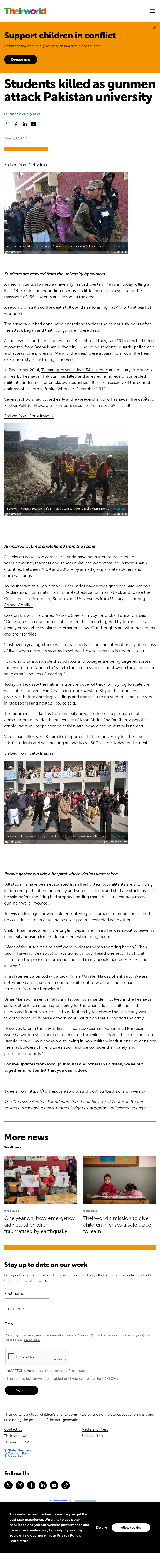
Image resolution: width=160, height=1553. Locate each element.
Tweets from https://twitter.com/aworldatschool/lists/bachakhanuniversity (74, 1091)
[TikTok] (65, 1485)
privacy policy (32, 1339)
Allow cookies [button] (131, 1527)
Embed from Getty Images (29, 164)
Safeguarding (92, 1435)
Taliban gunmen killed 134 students (74, 369)
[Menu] (152, 11)
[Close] (154, 27)
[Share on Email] (33, 124)
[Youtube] (54, 1485)
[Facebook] (31, 1485)
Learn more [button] (18, 1541)
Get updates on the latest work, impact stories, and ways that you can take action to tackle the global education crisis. (78, 1278)
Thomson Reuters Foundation (40, 1101)
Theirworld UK (15, 1435)
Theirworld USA (16, 1442)
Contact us (13, 1429)
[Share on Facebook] (16, 124)
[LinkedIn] (43, 1485)
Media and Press (95, 1429)
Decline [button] (101, 1527)
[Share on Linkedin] (24, 124)
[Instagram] (20, 1485)
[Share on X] (7, 124)
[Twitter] (8, 1485)
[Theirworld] (25, 11)
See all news (12, 1147)
